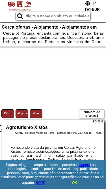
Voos (36, 113)
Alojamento (22, 113)
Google (84, 165)
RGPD (41, 183)
